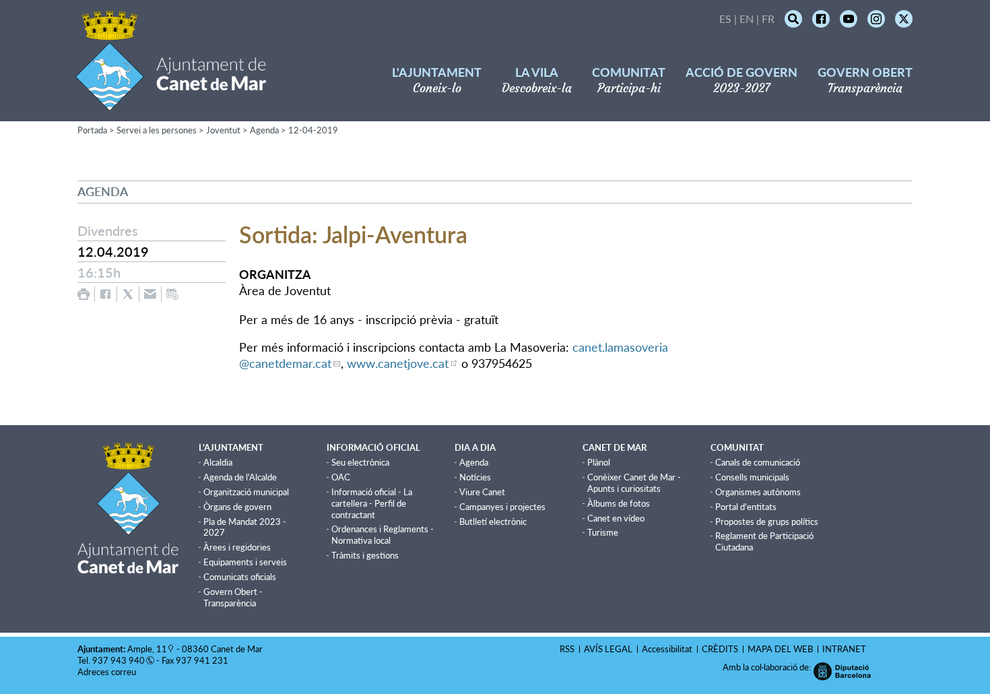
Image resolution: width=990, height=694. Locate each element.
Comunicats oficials (239, 576)
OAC (340, 477)
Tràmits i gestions (365, 555)
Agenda (264, 130)
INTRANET (844, 648)
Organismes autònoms (758, 491)
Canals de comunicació (757, 462)
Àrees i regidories (237, 547)
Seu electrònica (360, 462)
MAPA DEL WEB (780, 648)
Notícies (475, 477)
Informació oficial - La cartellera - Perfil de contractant (371, 503)
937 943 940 (118, 660)
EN (746, 18)
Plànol (598, 462)
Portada (92, 130)
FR (768, 18)
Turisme (602, 532)
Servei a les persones (157, 130)
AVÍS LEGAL (608, 648)
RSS (567, 648)
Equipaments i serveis (245, 562)
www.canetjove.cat (398, 363)
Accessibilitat (667, 648)
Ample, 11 (147, 648)
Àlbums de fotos (618, 503)
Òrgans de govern (237, 506)
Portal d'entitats (746, 506)
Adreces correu (107, 671)
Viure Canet (482, 491)
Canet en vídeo (616, 518)
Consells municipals (752, 477)
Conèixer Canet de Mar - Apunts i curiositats (634, 483)
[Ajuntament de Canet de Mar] (170, 103)
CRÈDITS (720, 648)
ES (725, 18)
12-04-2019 (313, 130)
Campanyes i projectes (502, 506)
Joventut (223, 130)
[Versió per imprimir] (83, 294)
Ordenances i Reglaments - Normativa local (382, 535)
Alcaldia (217, 462)
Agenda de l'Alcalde (240, 477)
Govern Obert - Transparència (233, 597)
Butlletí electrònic (493, 521)
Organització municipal (246, 491)
